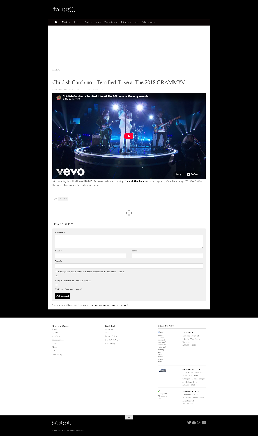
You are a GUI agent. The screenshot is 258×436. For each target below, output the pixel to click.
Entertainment (110, 22)
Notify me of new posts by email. (69, 289)
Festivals (187, 391)
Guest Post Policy (112, 339)
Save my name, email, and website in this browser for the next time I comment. (91, 271)
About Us (109, 329)
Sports (76, 22)
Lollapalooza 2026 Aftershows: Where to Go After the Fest (193, 397)
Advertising (110, 343)
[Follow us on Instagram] (199, 423)
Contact (108, 332)
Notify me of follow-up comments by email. (73, 280)
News (98, 22)
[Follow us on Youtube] (204, 423)
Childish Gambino (134, 181)
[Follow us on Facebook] (194, 423)
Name (58, 250)
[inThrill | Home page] (63, 9)
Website (58, 260)
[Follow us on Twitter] (189, 423)
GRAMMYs (63, 199)
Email (135, 250)
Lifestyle (125, 22)
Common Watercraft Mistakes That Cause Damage (191, 338)
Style (87, 22)
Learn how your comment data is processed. (108, 305)
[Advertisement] (129, 45)
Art (136, 22)
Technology (57, 354)
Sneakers (56, 336)
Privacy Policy (111, 336)
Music (65, 22)
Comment (60, 232)
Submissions (147, 22)
